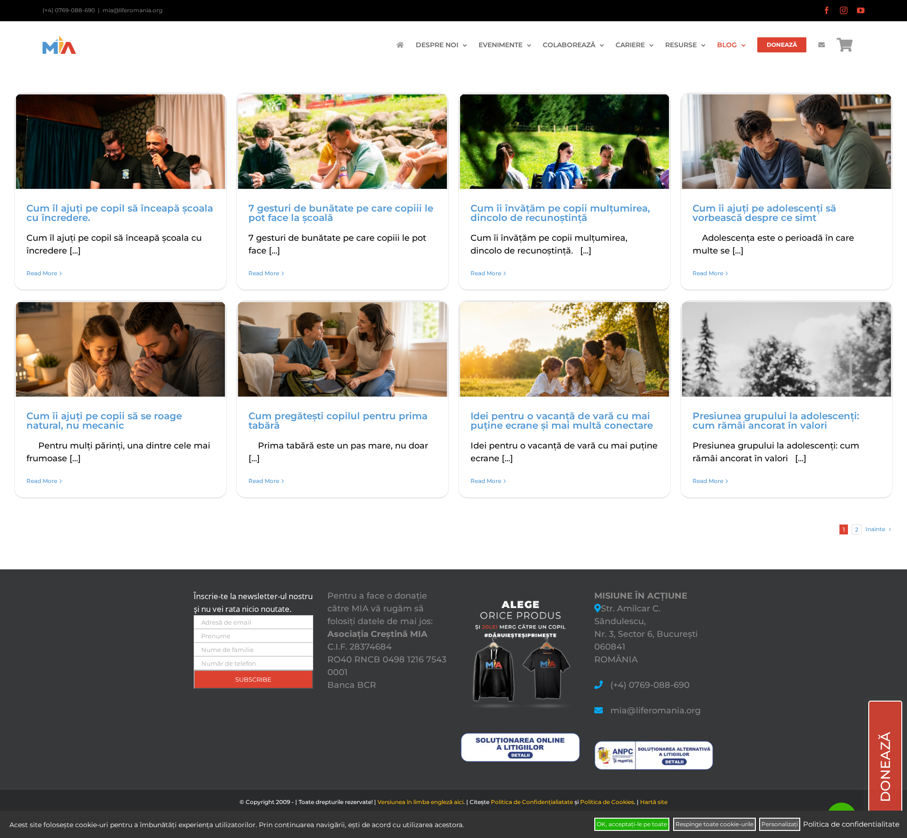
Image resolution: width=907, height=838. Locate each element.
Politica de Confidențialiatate (532, 801)
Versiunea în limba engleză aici (420, 801)
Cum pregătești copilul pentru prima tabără (338, 420)
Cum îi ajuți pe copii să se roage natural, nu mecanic (104, 420)
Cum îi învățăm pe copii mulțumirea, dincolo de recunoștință (560, 213)
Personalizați (780, 824)
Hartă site (653, 801)
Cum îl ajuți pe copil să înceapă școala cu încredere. (119, 213)
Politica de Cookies (607, 801)
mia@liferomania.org (133, 10)
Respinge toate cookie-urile (714, 824)
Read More (41, 273)
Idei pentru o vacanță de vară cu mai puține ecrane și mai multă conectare (562, 420)
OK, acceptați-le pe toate (632, 824)
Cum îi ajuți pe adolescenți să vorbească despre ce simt (764, 213)
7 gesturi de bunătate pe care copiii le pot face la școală (340, 213)
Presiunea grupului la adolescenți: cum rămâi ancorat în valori (776, 420)
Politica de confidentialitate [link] (851, 824)
